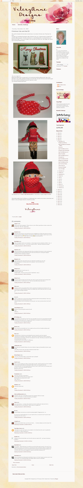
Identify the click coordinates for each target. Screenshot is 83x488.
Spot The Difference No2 (63, 158)
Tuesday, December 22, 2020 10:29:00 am (22, 255)
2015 (59, 196)
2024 (59, 133)
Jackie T (16, 223)
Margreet (16, 259)
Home (13, 24)
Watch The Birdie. (62, 153)
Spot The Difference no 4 (63, 152)
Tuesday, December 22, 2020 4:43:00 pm (22, 329)
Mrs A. (60, 86)
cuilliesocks (16, 345)
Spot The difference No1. (63, 162)
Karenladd (16, 444)
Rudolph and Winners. (63, 142)
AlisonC (16, 278)
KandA (15, 436)
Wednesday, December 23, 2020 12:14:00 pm (23, 441)
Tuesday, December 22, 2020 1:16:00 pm (22, 293)
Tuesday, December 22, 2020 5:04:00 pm (22, 351)
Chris (15, 286)
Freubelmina (17, 373)
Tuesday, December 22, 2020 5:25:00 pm (22, 358)
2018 (59, 191)
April (60, 182)
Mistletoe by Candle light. (63, 160)
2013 (59, 199)
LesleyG (16, 421)
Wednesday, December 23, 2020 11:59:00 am (23, 432)
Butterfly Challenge (23, 24)
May (60, 180)
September (61, 174)
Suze (15, 333)
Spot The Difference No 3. (64, 155)
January (60, 187)
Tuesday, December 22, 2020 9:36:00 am (22, 228)
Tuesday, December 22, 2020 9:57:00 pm (22, 398)
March (60, 184)
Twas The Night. (62, 168)
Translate (65, 66)
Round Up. (61, 147)
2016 (59, 194)
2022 (59, 136)
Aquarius (16, 249)
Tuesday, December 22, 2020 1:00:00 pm (22, 282)
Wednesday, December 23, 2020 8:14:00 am (23, 424)
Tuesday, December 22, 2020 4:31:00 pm (22, 322)
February (61, 185)
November (61, 170)
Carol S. (16, 362)
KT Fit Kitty (16, 317)
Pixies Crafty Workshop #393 (27, 194)
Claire (15, 402)
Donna (15, 326)
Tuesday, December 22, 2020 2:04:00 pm (22, 313)
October (60, 172)
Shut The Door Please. (63, 163)
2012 (59, 201)
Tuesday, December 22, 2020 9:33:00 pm (22, 390)
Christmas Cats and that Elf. (64, 150)
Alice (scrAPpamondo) (19, 394)
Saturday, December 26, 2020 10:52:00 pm (22, 451)
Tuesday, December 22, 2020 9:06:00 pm (22, 380)
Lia (15, 297)
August (60, 175)
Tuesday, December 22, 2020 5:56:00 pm (22, 370)
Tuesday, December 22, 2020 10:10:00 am (22, 245)
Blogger (56, 478)
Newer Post (14, 464)
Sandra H (16, 231)
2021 (59, 138)
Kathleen (16, 384)
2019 (59, 189)
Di (14, 410)
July (60, 177)
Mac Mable (16, 241)
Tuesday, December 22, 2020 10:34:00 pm (22, 406)
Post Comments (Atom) (21, 467)
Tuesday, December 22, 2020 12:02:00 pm (22, 274)
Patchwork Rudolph (62, 167)
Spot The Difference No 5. (64, 148)
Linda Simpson (17, 307)
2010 (59, 204)
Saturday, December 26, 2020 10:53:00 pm (22, 460)
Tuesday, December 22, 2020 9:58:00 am (22, 237)
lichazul (16, 268)
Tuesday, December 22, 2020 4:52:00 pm (22, 341)
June (60, 179)
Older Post (51, 464)
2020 (59, 139)
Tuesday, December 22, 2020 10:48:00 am (22, 264)
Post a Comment (16, 462)
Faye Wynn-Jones (18, 428)
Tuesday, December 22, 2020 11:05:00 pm (22, 417)
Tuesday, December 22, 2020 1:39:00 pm (22, 303)
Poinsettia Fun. (61, 157)
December (61, 141)
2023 (59, 134)
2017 (59, 192)
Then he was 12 (62, 165)
